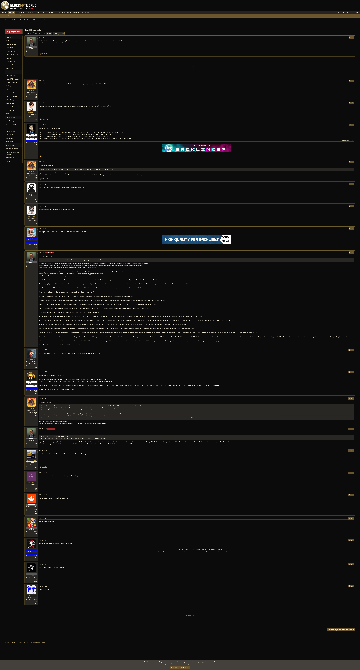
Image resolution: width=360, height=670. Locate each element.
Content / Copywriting (13, 79)
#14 (352, 450)
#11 (352, 372)
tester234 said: (45, 256)
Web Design (10, 110)
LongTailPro (86, 132)
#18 (352, 540)
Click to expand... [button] (196, 418)
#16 (352, 495)
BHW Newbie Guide (12, 55)
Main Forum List (11, 44)
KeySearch (62, 132)
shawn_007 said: (46, 166)
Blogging (8, 58)
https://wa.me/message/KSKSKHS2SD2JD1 (226, 551)
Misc (7, 89)
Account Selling (11, 76)
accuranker (49, 33)
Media (51, 13)
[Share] (350, 37)
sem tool (55, 33)
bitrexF (29, 33)
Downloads (9, 68)
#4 (352, 125)
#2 (352, 81)
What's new (41, 13)
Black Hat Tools (11, 61)
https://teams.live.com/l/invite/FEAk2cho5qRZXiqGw (195, 551)
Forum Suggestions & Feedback (12, 153)
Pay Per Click (10, 135)
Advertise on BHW (190, 67)
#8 (352, 228)
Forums (11, 13)
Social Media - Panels (12, 107)
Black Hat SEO (10, 48)
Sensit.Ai (111, 138)
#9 (352, 252)
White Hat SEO (11, 51)
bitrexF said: (44, 402)
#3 (352, 103)
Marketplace (21, 13)
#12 (352, 398)
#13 (352, 429)
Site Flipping (10, 138)
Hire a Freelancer (11, 124)
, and (50, 156)
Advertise (31, 13)
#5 (352, 162)
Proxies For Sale (11, 93)
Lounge (8, 161)
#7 (352, 206)
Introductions (10, 158)
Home (4, 13)
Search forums (21, 16)
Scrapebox (80, 136)
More (7, 114)
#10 (352, 350)
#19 (352, 564)
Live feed (4, 16)
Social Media (10, 65)
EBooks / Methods (11, 82)
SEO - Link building (12, 96)
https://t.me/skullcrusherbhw (169, 551)
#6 (352, 184)
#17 (352, 518)
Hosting (8, 86)
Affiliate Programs (11, 121)
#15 (352, 473)
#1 (352, 37)
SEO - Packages (11, 100)
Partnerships (86, 13)
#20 (352, 586)
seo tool (62, 33)
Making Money (10, 131)
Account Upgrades (73, 13)
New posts (11, 16)
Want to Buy (10, 142)
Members (60, 13)
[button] (46, 12)
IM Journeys (9, 128)
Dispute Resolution (12, 149)
